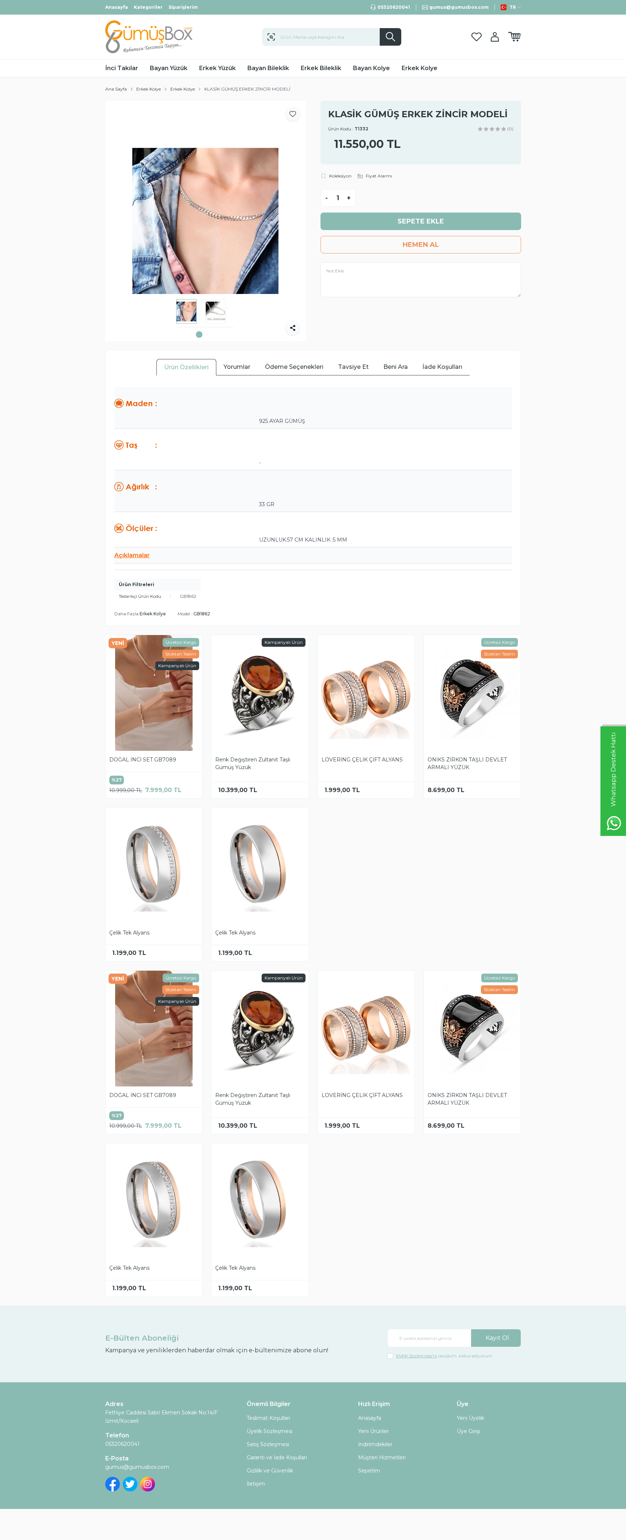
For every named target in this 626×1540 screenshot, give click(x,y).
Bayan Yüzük (168, 68)
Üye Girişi (468, 1431)
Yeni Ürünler (373, 1431)
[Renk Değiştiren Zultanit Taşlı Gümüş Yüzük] (260, 693)
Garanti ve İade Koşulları (277, 1457)
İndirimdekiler (375, 1444)
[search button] (390, 37)
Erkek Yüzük (217, 68)
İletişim (256, 1483)
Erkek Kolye (419, 68)
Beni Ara (395, 366)
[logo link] (149, 36)
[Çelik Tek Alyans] (154, 866)
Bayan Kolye (371, 68)
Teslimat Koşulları (268, 1418)
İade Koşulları (442, 366)
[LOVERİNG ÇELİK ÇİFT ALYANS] (366, 693)
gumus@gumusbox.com (137, 1467)
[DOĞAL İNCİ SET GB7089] (154, 693)
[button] (199, 334)
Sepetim (369, 1470)
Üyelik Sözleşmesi (269, 1431)
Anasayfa (116, 7)
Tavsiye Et (353, 366)
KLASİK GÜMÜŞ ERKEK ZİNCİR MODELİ (247, 89)
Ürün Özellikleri (186, 367)
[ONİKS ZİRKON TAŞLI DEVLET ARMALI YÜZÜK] (472, 693)
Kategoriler (148, 7)
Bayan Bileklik (268, 68)
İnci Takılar (121, 68)
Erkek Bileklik (321, 68)
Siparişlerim (183, 7)
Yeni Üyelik (470, 1418)
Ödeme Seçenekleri (294, 366)
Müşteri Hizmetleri (382, 1457)
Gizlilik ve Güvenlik (270, 1470)
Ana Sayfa (116, 89)
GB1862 (201, 613)
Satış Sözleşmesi (268, 1444)
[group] (205, 221)
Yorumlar (237, 366)
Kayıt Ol (497, 1337)
